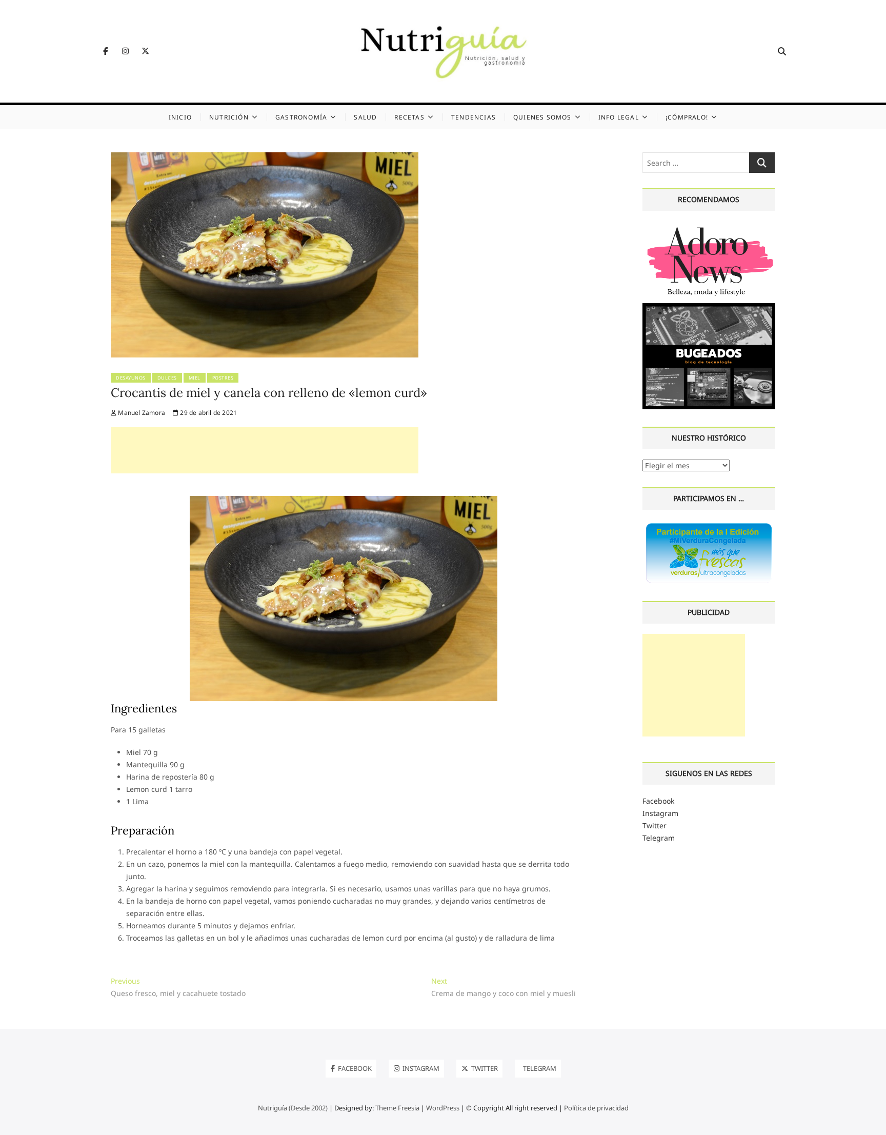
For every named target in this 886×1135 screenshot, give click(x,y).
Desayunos (131, 377)
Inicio (180, 117)
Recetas (409, 117)
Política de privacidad (596, 1107)
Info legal (618, 117)
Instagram (660, 813)
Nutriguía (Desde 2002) (293, 1107)
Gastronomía (301, 117)
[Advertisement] (264, 450)
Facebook (658, 801)
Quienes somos (542, 117)
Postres (223, 377)
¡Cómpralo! (687, 117)
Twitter (654, 825)
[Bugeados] (708, 307)
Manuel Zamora (140, 412)
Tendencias (473, 117)
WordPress (442, 1107)
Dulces (167, 377)
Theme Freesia (397, 1107)
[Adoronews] (708, 227)
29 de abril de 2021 (207, 412)
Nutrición (229, 117)
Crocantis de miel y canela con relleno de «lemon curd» (269, 393)
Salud (365, 117)
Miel (194, 377)
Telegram (658, 838)
